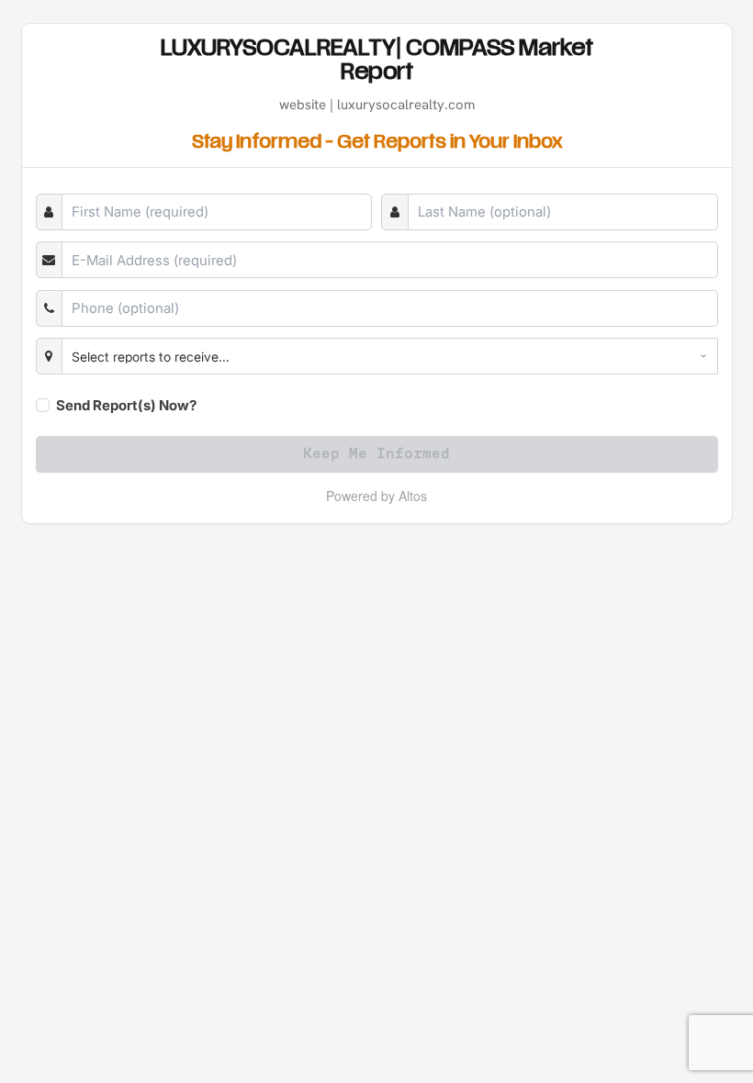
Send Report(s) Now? (126, 405)
